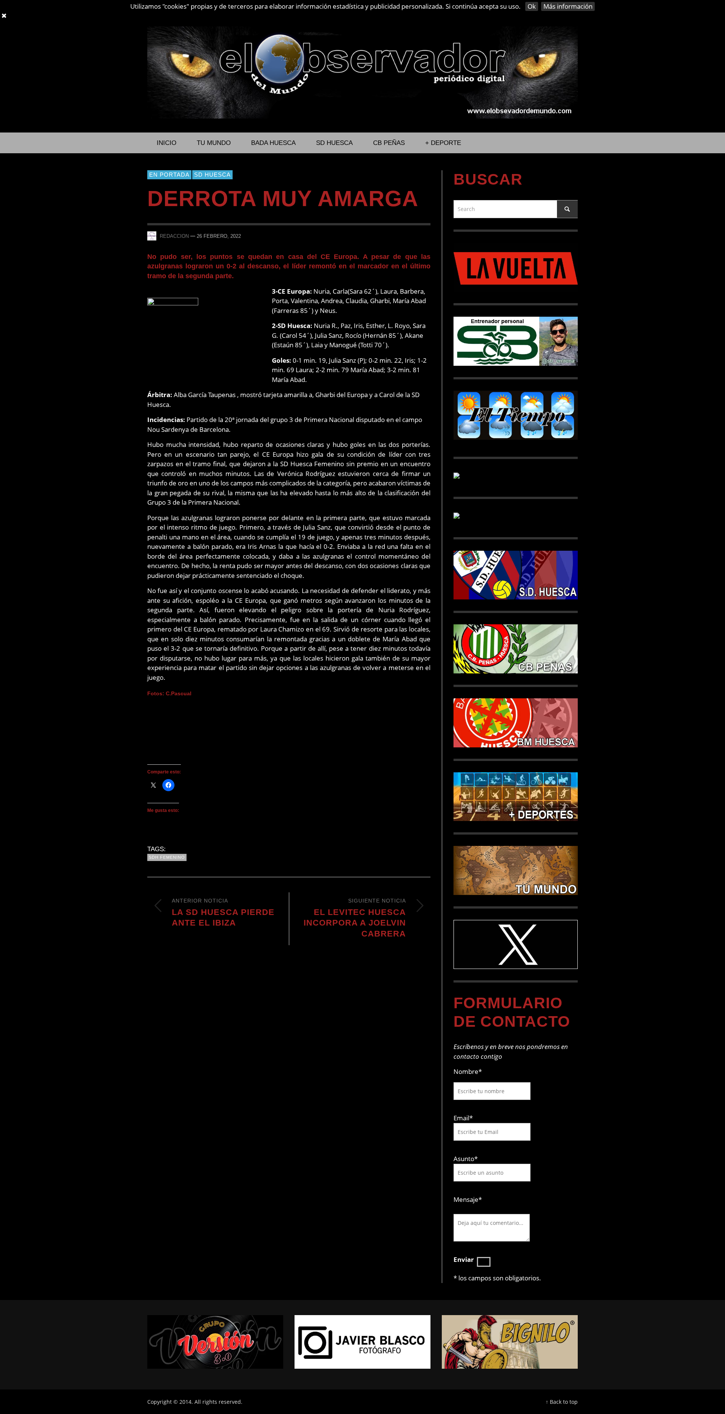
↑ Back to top (562, 1401)
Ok (532, 6)
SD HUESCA (212, 174)
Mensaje (468, 1199)
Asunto (466, 1158)
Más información (567, 6)
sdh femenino (167, 857)
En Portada (169, 174)
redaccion (174, 236)
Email (461, 1118)
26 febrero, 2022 (219, 236)
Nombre (468, 1071)
